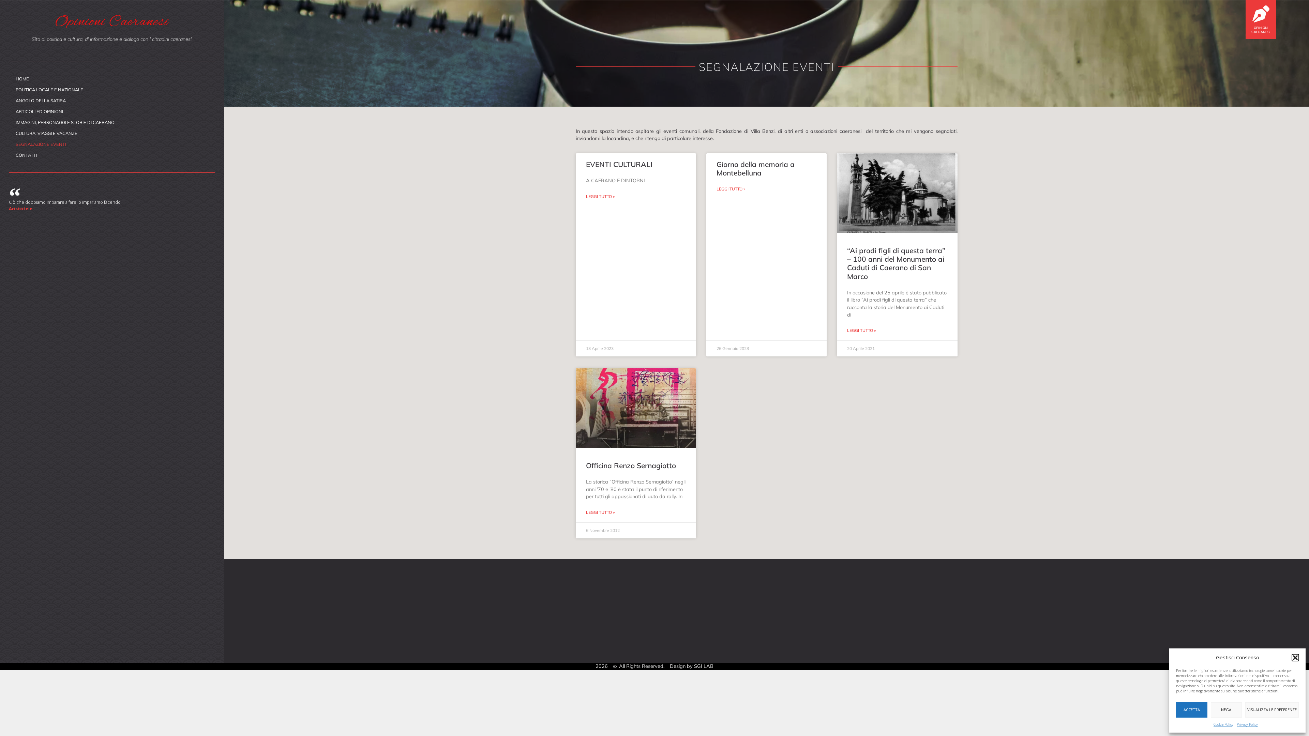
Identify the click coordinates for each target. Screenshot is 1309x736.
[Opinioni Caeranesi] (1260, 13)
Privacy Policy (1247, 724)
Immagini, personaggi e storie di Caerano (65, 122)
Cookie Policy (1223, 724)
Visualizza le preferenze (1272, 709)
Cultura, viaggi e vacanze (46, 133)
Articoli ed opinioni (39, 111)
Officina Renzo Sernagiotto (631, 465)
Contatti (26, 155)
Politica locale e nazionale (49, 89)
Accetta (1192, 709)
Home (22, 78)
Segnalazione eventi (41, 144)
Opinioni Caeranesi (1260, 30)
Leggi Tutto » (600, 196)
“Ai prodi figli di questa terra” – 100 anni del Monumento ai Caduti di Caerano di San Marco (896, 263)
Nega (1226, 709)
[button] (1295, 657)
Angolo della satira (41, 100)
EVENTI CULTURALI (619, 164)
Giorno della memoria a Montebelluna (756, 168)
